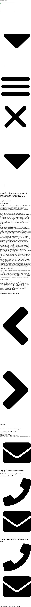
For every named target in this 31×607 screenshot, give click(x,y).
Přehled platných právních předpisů (14, 66)
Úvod (4, 13)
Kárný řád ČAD (10, 65)
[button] (15, 101)
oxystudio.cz (22, 606)
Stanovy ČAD (9, 62)
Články (4, 67)
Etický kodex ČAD (10, 63)
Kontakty (5, 68)
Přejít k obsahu (3, 0)
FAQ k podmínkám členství (9, 15)
